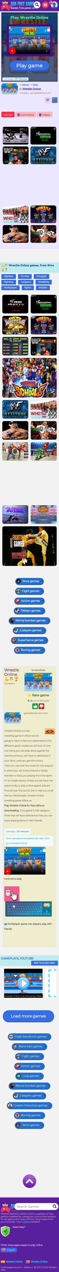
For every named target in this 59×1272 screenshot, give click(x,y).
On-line (25, 276)
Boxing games (30, 650)
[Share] (55, 100)
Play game (29, 65)
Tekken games (30, 610)
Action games (30, 600)
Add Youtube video (44, 963)
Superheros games (30, 640)
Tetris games (30, 1125)
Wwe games (30, 581)
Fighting (8, 282)
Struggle (41, 276)
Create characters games (30, 1105)
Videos (45, 114)
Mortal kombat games (31, 620)
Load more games (28, 1016)
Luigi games (30, 1076)
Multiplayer (10, 287)
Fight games (30, 591)
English (11, 1250)
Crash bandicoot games (31, 1036)
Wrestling (43, 282)
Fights (27, 287)
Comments (26, 114)
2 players (26, 282)
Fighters (8, 276)
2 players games (30, 630)
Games (8, 114)
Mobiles (43, 287)
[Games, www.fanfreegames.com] (19, 5)
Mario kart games (30, 1046)
